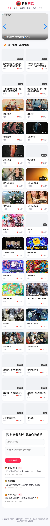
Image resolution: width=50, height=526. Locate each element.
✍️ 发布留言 (13, 460)
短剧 (40, 8)
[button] (22, 37)
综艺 (29, 8)
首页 (9, 8)
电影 (15, 8)
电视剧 (22, 8)
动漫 (34, 8)
